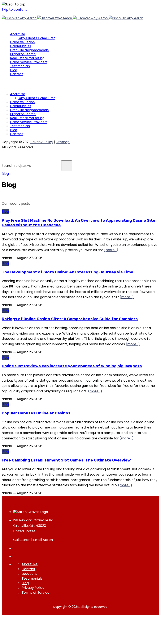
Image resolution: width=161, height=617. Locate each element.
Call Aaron (21, 539)
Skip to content (14, 9)
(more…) (111, 250)
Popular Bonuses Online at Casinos (36, 413)
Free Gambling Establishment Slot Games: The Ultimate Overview (66, 460)
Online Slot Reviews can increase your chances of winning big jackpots (72, 366)
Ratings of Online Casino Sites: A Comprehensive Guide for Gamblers (70, 319)
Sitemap (63, 142)
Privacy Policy (41, 142)
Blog (5, 173)
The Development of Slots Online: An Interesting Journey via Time (67, 272)
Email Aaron (43, 539)
